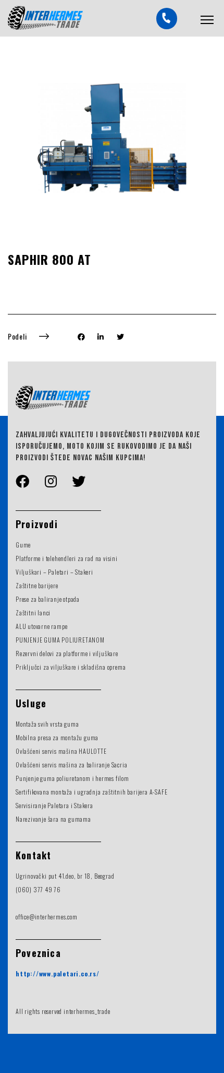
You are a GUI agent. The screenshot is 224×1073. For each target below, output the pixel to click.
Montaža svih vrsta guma (47, 723)
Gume (23, 544)
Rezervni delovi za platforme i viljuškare (67, 653)
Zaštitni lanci (33, 612)
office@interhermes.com (47, 916)
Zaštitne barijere (37, 585)
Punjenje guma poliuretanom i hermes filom (72, 778)
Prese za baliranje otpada (48, 598)
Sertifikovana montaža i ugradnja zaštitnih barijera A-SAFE (91, 791)
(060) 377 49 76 (38, 889)
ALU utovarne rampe (41, 626)
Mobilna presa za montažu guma (57, 737)
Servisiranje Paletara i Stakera (54, 805)
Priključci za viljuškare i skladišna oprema (71, 666)
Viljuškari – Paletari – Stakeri (54, 571)
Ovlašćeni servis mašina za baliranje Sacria (71, 764)
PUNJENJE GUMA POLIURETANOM (60, 639)
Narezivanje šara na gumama (53, 818)
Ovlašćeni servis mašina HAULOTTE (61, 751)
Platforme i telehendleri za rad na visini (67, 558)
